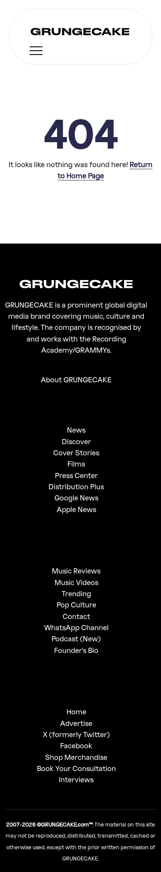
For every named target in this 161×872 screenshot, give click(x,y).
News (76, 429)
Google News (76, 497)
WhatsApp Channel (76, 627)
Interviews (76, 779)
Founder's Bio (76, 650)
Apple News (76, 509)
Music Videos (76, 582)
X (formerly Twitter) (76, 734)
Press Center (76, 475)
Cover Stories (76, 452)
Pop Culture (76, 604)
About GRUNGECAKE (76, 379)
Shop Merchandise (76, 757)
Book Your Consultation (76, 768)
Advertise (76, 723)
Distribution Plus (76, 486)
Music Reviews (76, 570)
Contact (76, 616)
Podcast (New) (76, 638)
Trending (76, 593)
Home (76, 711)
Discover (76, 441)
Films (76, 463)
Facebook (76, 745)
